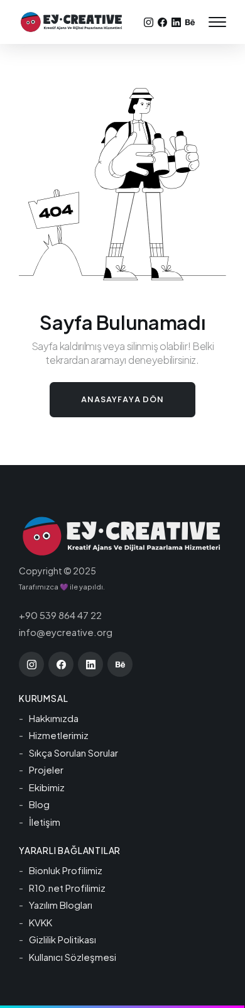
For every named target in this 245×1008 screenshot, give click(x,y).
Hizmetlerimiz (59, 735)
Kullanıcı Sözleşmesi (72, 957)
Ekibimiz (47, 787)
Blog (39, 804)
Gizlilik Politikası (62, 939)
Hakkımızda (54, 718)
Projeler (46, 769)
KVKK (40, 922)
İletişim (44, 822)
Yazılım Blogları (60, 905)
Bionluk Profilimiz (65, 870)
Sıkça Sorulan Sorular (73, 753)
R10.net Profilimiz (67, 888)
